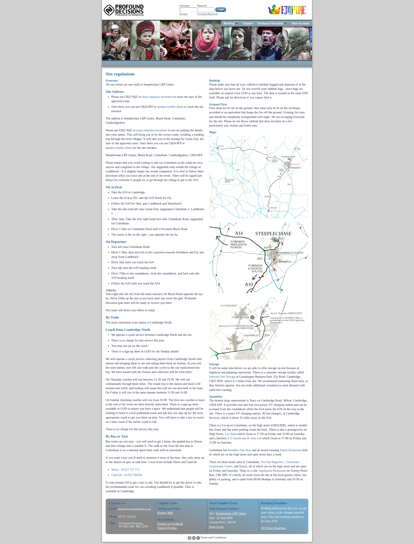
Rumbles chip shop (239, 450)
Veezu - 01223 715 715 (125, 469)
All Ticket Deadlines (273, 528)
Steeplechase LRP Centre (231, 513)
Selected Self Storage (222, 376)
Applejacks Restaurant (272, 470)
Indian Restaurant (290, 450)
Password (202, 5)
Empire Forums (167, 527)
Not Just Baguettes (272, 462)
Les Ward (231, 434)
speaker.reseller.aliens (170, 106)
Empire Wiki (165, 512)
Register (184, 14)
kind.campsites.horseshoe (157, 96)
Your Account (300, 23)
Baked (243, 466)
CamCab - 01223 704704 (126, 475)
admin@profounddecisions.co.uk (134, 509)
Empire (248, 23)
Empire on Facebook (170, 523)
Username (185, 5)
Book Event (216, 526)
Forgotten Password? (207, 14)
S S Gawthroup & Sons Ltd (244, 438)
